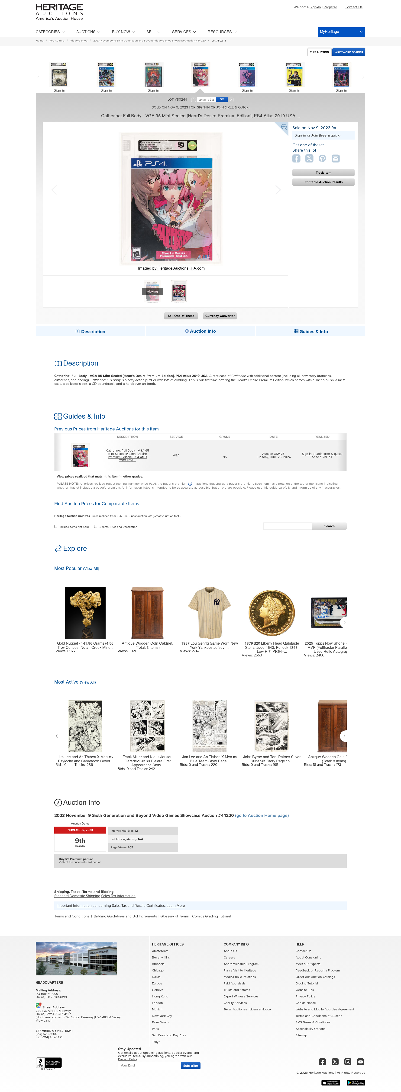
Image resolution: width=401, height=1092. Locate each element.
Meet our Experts (308, 964)
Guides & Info (313, 331)
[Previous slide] (39, 77)
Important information (74, 905)
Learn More (176, 905)
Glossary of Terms (174, 916)
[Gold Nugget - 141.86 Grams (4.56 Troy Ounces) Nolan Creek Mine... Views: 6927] (85, 610)
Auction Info (202, 331)
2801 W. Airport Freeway (53, 1010)
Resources (220, 31)
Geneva (157, 990)
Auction (319, 52)
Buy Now (121, 31)
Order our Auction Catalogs (315, 977)
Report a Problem (327, 970)
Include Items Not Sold (74, 526)
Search (329, 526)
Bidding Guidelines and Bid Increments (125, 916)
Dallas (156, 977)
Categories (48, 31)
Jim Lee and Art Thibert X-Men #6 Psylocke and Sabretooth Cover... (85, 759)
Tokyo (156, 1042)
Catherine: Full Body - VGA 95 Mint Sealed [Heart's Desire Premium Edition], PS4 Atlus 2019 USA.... (127, 455)
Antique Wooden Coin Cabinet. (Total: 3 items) (147, 645)
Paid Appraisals (235, 983)
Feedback (303, 970)
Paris (155, 1029)
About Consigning (308, 957)
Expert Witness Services (241, 996)
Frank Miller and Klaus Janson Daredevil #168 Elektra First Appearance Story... (147, 761)
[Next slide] (361, 77)
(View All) (91, 568)
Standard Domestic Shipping (77, 896)
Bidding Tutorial (307, 983)
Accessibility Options (311, 1029)
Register (330, 7)
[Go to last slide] (57, 622)
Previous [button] (53, 189)
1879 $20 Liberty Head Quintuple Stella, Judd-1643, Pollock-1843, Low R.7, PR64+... (272, 647)
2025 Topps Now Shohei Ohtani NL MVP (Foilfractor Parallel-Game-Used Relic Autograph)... (334, 647)
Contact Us (353, 7)
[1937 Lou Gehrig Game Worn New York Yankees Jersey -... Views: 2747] (210, 610)
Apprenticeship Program (241, 964)
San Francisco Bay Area (169, 1035)
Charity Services (235, 1003)
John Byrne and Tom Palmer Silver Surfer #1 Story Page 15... (272, 759)
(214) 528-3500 (46, 1034)
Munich (157, 1009)
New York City (162, 1016)
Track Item (323, 173)
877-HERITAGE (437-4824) (54, 1030)
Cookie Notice (306, 1003)
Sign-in (59, 90)
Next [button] (277, 189)
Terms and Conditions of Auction (319, 1016)
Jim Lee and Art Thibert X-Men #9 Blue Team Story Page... (209, 759)
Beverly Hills (161, 957)
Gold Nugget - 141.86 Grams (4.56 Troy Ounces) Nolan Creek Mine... (85, 645)
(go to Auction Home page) (262, 815)
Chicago (158, 970)
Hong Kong (160, 996)
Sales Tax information (118, 896)
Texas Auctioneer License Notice (247, 1009)
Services (181, 31)
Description (92, 331)
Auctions (86, 31)
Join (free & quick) (232, 107)
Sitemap (301, 1035)
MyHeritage (329, 31)
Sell (151, 31)
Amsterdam (160, 951)
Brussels (158, 964)
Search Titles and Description (118, 526)
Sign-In (315, 7)
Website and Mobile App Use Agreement (325, 1009)
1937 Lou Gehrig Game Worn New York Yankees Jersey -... (209, 645)
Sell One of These (181, 316)
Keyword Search (350, 52)
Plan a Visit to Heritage (240, 970)
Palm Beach (160, 1022)
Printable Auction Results (323, 182)
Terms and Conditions (71, 916)
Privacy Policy (305, 996)
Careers (229, 957)
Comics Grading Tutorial (211, 916)
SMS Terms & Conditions (313, 1022)
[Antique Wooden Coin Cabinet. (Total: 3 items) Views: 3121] (147, 610)
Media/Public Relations (240, 977)
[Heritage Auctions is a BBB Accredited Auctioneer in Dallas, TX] (49, 1063)
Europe (157, 983)
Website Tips (305, 990)
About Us (230, 951)
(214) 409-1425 (52, 1037)
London (157, 1003)
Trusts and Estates (237, 990)
